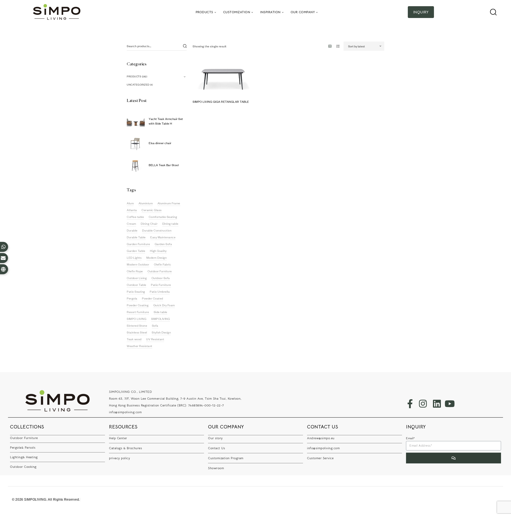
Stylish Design (161, 332)
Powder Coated (152, 298)
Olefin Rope (135, 271)
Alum (130, 203)
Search (185, 46)
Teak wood (134, 339)
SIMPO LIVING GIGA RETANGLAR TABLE (221, 101)
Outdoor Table (136, 284)
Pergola (132, 298)
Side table (160, 312)
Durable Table (136, 237)
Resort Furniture (138, 312)
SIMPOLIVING (160, 318)
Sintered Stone (137, 325)
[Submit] (453, 458)
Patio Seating (136, 291)
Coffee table (135, 217)
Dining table (170, 223)
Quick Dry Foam (164, 305)
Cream (131, 223)
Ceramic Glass (152, 210)
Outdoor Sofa (161, 278)
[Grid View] (330, 46)
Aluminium (146, 203)
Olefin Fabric (162, 264)
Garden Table (136, 251)
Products (134, 76)
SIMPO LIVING (136, 318)
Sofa (155, 325)
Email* (410, 438)
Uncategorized (138, 84)
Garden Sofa (163, 244)
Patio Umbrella (160, 291)
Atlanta (132, 210)
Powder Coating (138, 305)
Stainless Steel (137, 332)
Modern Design (156, 257)
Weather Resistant (139, 346)
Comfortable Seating (163, 217)
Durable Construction (156, 230)
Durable (132, 230)
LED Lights (134, 257)
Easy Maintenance (162, 237)
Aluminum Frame (168, 203)
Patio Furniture (161, 284)
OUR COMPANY (226, 427)
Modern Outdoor (138, 264)
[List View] (338, 46)
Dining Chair (149, 223)
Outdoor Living (137, 278)
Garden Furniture (138, 244)
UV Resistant (155, 339)
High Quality (158, 251)
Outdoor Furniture (160, 271)
